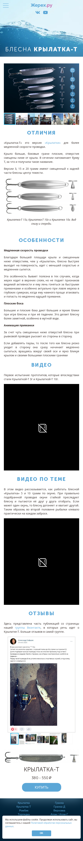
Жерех (41, 5)
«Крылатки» (53, 143)
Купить (41, 787)
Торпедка (24, 814)
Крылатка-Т (23, 806)
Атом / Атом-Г (59, 814)
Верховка (59, 810)
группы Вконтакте (28, 627)
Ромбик (23, 810)
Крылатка (24, 802)
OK (41, 833)
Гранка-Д (59, 806)
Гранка (59, 802)
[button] (76, 88)
